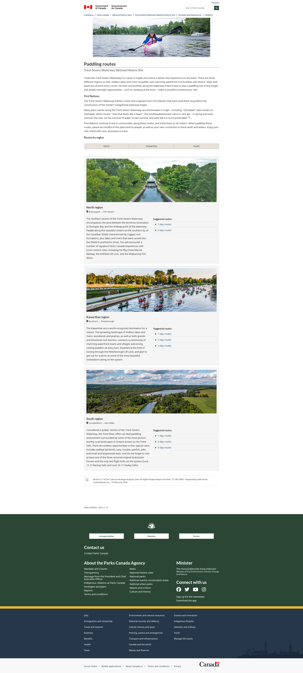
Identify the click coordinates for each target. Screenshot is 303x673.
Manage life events (183, 638)
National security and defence (144, 621)
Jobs (86, 615)
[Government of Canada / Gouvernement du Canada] (105, 7)
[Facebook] (178, 590)
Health (87, 644)
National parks (138, 576)
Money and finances (139, 650)
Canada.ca (89, 15)
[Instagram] (204, 590)
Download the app (186, 600)
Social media (90, 666)
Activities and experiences (189, 15)
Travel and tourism (93, 627)
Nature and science (140, 587)
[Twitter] (187, 590)
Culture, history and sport (142, 627)
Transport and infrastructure (143, 638)
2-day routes (164, 230)
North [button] (106, 146)
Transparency (91, 572)
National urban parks (141, 584)
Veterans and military (185, 627)
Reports (88, 590)
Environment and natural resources (147, 615)
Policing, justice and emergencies (146, 632)
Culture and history (140, 591)
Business (88, 632)
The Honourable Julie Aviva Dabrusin (197, 571)
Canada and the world (140, 644)
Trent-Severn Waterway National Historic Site (155, 15)
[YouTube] (195, 590)
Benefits (88, 638)
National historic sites (122, 15)
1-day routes (164, 224)
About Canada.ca (134, 666)
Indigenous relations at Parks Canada (104, 582)
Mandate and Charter (95, 568)
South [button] (197, 146)
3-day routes (164, 345)
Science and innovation (185, 615)
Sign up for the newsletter (190, 596)
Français (215, 2)
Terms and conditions (96, 594)
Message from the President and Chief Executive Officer (105, 578)
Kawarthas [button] (151, 146)
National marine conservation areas (149, 580)
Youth (177, 632)
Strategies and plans (95, 586)
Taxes (87, 650)
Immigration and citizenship (98, 621)
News (133, 568)
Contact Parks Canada (96, 553)
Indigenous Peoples (184, 621)
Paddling (209, 15)
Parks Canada (103, 15)
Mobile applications (111, 666)
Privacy (177, 666)
